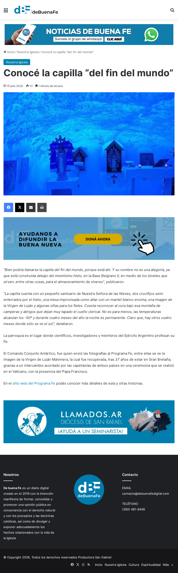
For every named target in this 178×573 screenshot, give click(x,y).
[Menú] (5, 11)
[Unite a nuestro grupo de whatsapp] (89, 34)
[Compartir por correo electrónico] (30, 207)
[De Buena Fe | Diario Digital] (36, 9)
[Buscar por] (172, 11)
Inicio (10, 52)
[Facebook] (8, 207)
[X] (19, 207)
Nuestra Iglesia (28, 52)
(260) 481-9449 (133, 509)
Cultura (134, 565)
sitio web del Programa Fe (34, 383)
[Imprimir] (42, 207)
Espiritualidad (151, 565)
